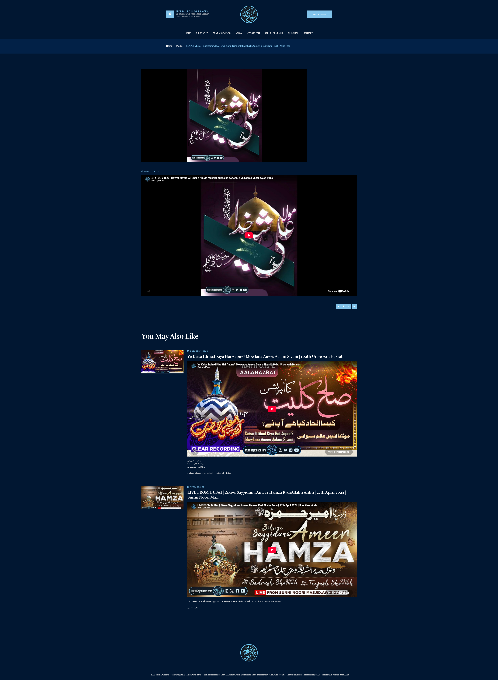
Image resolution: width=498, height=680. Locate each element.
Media (179, 46)
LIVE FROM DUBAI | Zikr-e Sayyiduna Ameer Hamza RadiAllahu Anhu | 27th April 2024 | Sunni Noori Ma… (266, 495)
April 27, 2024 (198, 487)
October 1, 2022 (199, 351)
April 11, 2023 (151, 172)
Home (169, 46)
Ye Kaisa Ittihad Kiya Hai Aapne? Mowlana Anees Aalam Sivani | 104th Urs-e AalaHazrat (265, 356)
